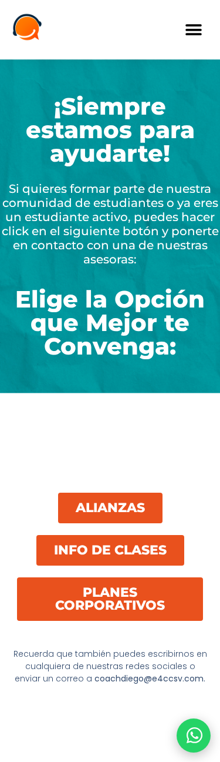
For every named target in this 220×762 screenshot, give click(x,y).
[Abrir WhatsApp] (194, 735)
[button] (193, 29)
